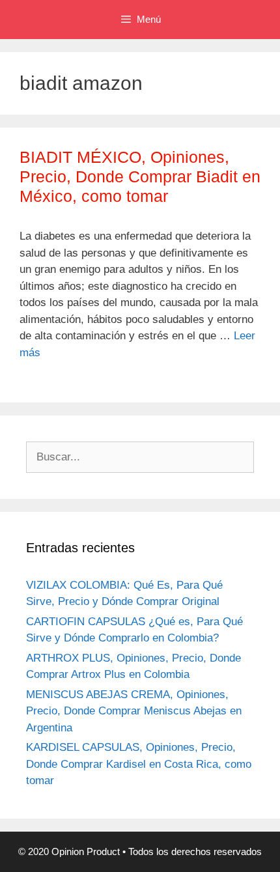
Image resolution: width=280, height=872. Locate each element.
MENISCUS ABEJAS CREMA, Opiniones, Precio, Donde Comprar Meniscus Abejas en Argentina (134, 711)
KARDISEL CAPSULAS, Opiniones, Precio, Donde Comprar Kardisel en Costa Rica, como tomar (138, 764)
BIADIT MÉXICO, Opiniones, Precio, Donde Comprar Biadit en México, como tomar (140, 176)
